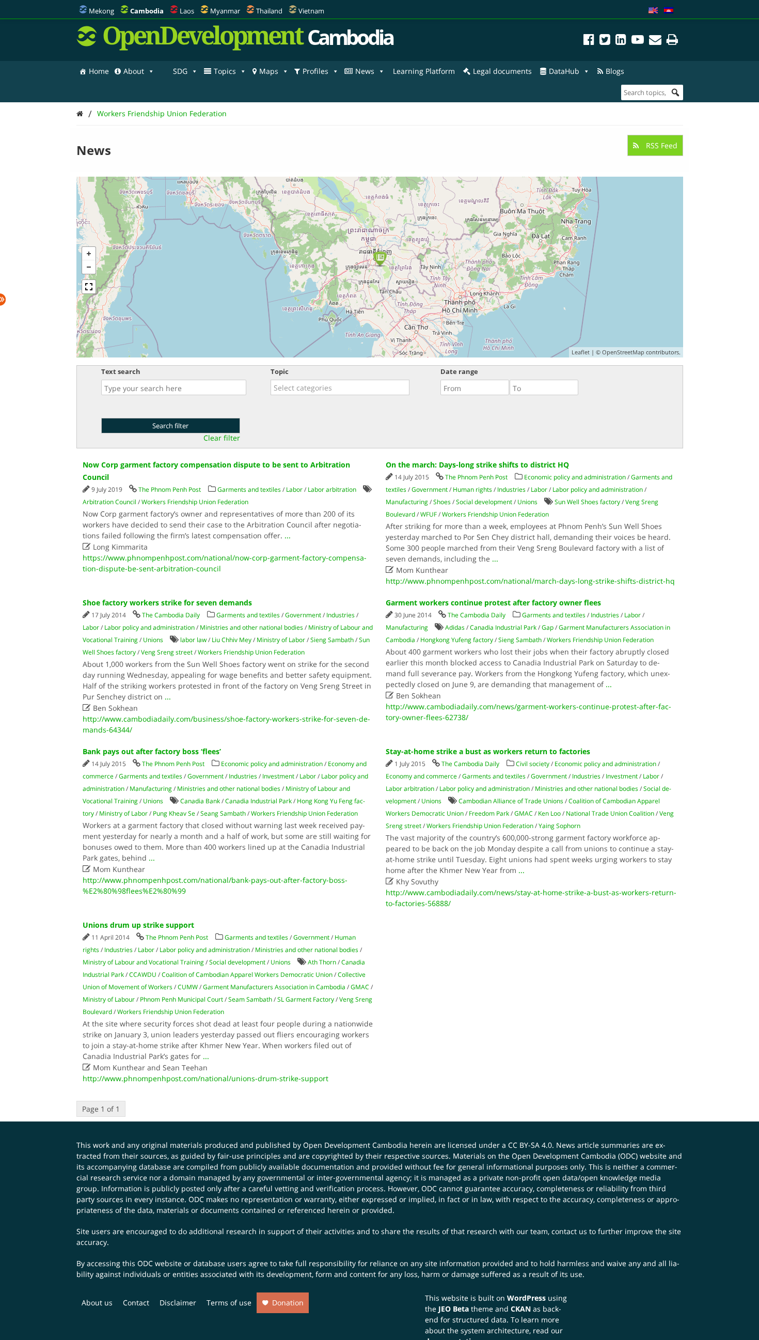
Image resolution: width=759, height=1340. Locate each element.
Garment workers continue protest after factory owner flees (493, 602)
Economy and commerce (421, 776)
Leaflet (581, 352)
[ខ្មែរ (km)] (668, 10)
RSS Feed (660, 145)
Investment (278, 776)
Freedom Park (489, 813)
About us (97, 1302)
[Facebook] (588, 41)
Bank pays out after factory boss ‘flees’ (152, 751)
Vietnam (311, 10)
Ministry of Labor (281, 639)
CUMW (188, 987)
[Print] (672, 41)
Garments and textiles (249, 489)
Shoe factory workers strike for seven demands (167, 602)
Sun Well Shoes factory (587, 501)
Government (430, 489)
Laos (187, 10)
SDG (180, 71)
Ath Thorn (322, 962)
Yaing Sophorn (559, 825)
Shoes (442, 501)
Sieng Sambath (332, 639)
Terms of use (229, 1302)
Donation (288, 1302)
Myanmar (225, 10)
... (287, 535)
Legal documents (502, 71)
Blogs (615, 71)
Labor (294, 489)
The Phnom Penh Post (169, 489)
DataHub (564, 71)
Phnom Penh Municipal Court (181, 999)
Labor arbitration (332, 489)
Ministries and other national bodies (251, 627)
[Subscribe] (655, 41)
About (133, 71)
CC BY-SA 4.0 (530, 1145)
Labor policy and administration (597, 489)
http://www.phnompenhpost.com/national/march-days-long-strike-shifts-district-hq (530, 581)
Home (99, 71)
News (364, 71)
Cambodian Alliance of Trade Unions (510, 801)
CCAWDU (142, 974)
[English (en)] (653, 10)
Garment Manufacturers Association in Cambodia (274, 987)
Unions (527, 501)
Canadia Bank (200, 801)
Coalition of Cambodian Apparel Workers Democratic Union (247, 974)
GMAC (523, 813)
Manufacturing (407, 501)
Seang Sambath (223, 813)
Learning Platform (424, 71)
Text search (120, 371)
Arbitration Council (109, 501)
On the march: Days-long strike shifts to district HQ (477, 465)
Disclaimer (178, 1302)
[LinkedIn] (620, 41)
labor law (193, 639)
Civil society (532, 763)
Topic (280, 371)
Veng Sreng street (167, 652)
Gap (548, 627)
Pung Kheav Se (174, 813)
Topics (225, 71)
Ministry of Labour (109, 999)
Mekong (101, 10)
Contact (136, 1302)
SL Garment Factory (305, 999)
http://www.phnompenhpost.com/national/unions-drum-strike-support (205, 1078)
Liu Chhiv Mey (231, 639)
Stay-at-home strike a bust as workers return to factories (488, 751)
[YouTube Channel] (637, 41)
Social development (484, 501)
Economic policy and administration (575, 477)
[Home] (79, 113)
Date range (459, 371)
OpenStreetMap (623, 352)
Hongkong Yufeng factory (456, 639)
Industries (511, 489)
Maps (268, 71)
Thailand (269, 10)
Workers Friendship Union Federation (162, 113)
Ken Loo (549, 813)
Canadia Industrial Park (503, 627)
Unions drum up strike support (138, 925)
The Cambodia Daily (171, 615)
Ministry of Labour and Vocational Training (143, 962)
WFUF (428, 514)
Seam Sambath (250, 999)
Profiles (315, 71)
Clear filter (221, 438)
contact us (569, 1231)
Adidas (455, 627)
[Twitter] (604, 41)
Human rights (472, 489)
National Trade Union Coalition (610, 813)
